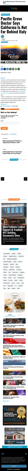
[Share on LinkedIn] (7, 69)
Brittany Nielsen (6, 106)
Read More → (4, 104)
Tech (4, 395)
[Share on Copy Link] (18, 69)
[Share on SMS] (16, 69)
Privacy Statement (16, 469)
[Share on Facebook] (2, 69)
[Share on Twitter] (4, 69)
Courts (4, 334)
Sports (4, 180)
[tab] (10, 315)
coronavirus (13, 134)
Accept (14, 466)
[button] (26, 453)
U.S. (3, 224)
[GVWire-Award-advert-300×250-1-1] (15, 425)
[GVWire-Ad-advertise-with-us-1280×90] (14, 63)
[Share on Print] (10, 69)
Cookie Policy (10, 469)
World (4, 365)
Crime (4, 375)
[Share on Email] (13, 69)
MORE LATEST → (6, 401)
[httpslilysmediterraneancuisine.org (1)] (14, 312)
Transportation (4, 4)
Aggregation (5, 14)
